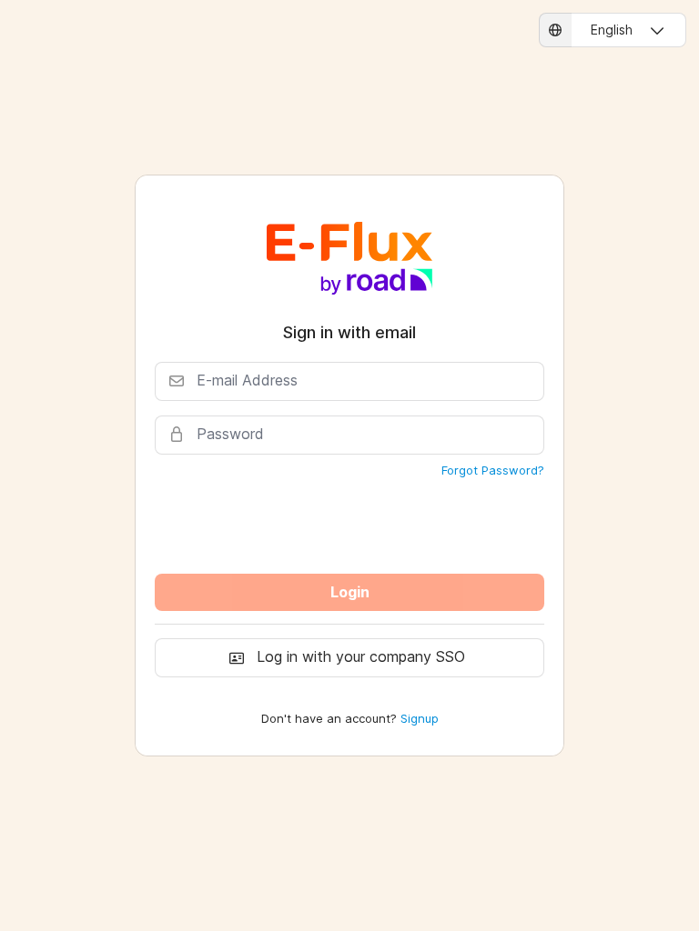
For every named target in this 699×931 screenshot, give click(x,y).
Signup (419, 718)
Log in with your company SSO (361, 656)
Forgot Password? (492, 470)
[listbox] (612, 30)
